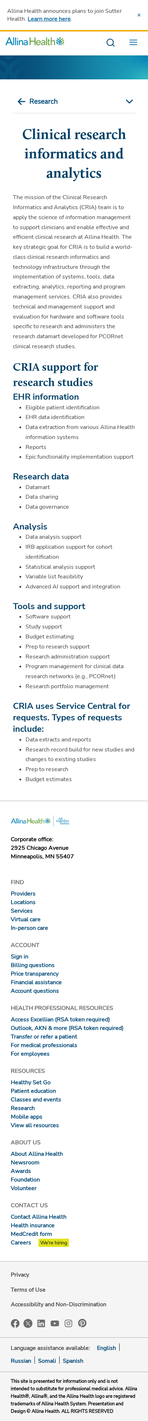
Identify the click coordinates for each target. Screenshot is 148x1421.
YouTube (55, 1323)
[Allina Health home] (34, 43)
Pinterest (82, 1323)
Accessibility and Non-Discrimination (58, 1304)
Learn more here (49, 19)
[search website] (110, 43)
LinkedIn (41, 1323)
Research (43, 101)
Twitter (28, 1323)
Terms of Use (28, 1290)
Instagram (69, 1323)
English (106, 1348)
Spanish (73, 1361)
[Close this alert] (139, 15)
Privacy (20, 1275)
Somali (47, 1361)
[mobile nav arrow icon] (128, 101)
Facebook (15, 1323)
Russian (21, 1361)
